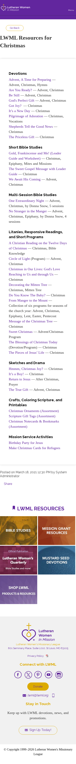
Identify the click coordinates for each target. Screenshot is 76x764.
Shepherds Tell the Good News (31, 126)
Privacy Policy (35, 655)
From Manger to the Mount (28, 300)
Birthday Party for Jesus (26, 443)
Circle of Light (19, 259)
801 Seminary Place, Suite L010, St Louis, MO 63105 (38, 648)
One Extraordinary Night (26, 201)
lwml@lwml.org (37, 695)
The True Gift (18, 390)
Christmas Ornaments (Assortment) (34, 411)
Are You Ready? (20, 90)
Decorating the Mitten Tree (28, 285)
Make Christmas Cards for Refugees (34, 448)
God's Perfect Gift (21, 100)
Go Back (14, 27)
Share (8, 484)
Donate (38, 686)
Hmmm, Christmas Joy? (26, 369)
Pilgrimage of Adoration (26, 116)
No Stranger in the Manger (28, 211)
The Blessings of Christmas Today (33, 342)
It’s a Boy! (16, 374)
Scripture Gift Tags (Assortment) (32, 416)
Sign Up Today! (40, 730)
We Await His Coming (25, 179)
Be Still (14, 95)
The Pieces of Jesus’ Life (26, 352)
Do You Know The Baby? (27, 295)
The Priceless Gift (21, 137)
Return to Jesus (19, 379)
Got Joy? (15, 106)
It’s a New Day (19, 111)
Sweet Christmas (21, 332)
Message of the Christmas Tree (31, 321)
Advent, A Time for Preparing (30, 80)
